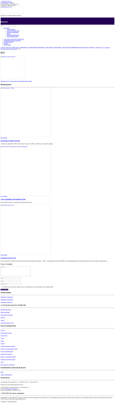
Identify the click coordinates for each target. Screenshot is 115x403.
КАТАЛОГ (7, 28)
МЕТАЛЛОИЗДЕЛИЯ (13, 35)
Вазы (2, 372)
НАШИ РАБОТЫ (8, 42)
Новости (6, 43)
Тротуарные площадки (7, 315)
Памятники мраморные (7, 299)
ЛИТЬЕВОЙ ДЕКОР (12, 36)
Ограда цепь (4, 335)
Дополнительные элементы (8, 346)
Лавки (2, 341)
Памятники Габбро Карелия (10, 141)
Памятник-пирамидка (6, 354)
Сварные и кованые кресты (8, 359)
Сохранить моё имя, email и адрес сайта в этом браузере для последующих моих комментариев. (28, 287)
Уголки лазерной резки (7, 351)
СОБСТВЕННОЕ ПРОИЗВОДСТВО (13, 199)
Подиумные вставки (6, 333)
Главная (3, 47)
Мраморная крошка (6, 309)
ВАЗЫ (8, 33)
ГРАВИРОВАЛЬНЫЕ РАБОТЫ (12, 40)
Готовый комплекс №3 (8, 258)
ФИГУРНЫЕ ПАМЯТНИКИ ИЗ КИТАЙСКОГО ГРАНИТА (78, 47)
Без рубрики (4, 137)
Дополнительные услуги (7, 323)
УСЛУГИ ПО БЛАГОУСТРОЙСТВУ (14, 39)
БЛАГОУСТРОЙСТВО (13, 31)
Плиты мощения (5, 312)
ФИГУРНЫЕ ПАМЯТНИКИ (53, 47)
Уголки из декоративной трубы (9, 349)
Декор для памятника (6, 374)
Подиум (3, 317)
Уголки (3, 343)
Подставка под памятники (8, 364)
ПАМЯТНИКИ (11, 29)
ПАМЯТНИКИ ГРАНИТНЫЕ (37, 47)
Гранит (2, 320)
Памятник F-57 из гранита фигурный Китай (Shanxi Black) (16, 81)
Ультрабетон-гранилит (7, 302)
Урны (2, 362)
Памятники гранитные (7, 297)
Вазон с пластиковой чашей (8, 356)
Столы (2, 338)
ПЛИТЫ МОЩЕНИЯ (13, 32)
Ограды (3, 330)
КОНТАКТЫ (7, 45)
